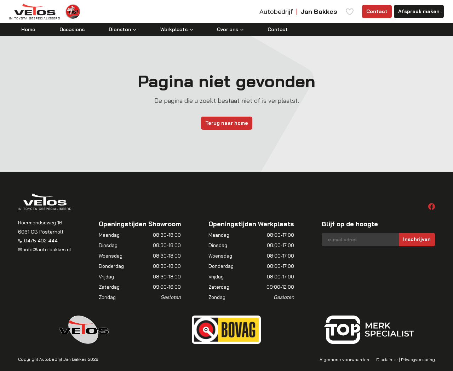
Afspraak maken (419, 11)
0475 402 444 (41, 240)
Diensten (120, 29)
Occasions (72, 29)
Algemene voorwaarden (344, 359)
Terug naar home (226, 123)
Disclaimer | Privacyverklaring (405, 359)
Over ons (227, 29)
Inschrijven (417, 239)
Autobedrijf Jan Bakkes (63, 359)
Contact (377, 11)
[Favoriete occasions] (350, 11)
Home (28, 29)
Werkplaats (174, 29)
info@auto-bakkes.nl (47, 249)
